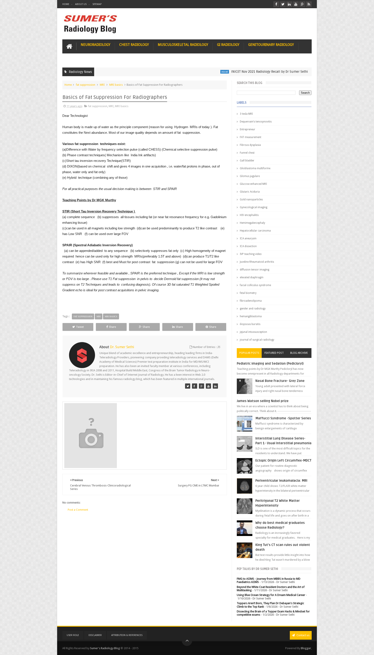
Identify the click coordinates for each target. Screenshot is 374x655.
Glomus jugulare (250, 176)
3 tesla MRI (246, 113)
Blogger (306, 648)
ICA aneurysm (248, 238)
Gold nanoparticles (251, 199)
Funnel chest (247, 152)
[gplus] (302, 4)
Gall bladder (247, 160)
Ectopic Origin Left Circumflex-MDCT (283, 460)
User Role (73, 635)
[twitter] (283, 4)
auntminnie (304, 71)
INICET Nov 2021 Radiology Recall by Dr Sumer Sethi (251, 72)
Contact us (303, 635)
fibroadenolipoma (251, 300)
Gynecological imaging (253, 207)
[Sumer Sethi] (187, 386)
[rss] (309, 4)
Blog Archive (299, 352)
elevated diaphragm (251, 277)
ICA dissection (248, 246)
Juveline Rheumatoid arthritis (257, 261)
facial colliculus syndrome (255, 285)
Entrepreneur (247, 129)
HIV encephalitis (249, 215)
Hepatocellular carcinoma (255, 230)
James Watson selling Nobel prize (263, 401)
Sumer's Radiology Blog (105, 648)
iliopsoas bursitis (250, 324)
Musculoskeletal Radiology (183, 45)
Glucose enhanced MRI (253, 183)
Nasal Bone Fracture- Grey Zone (280, 381)
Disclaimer (95, 635)
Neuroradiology (95, 45)
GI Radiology (228, 45)
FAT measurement (250, 137)
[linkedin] (289, 4)
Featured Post (274, 352)
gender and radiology (253, 308)
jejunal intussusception (253, 331)
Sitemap (97, 4)
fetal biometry (248, 293)
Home (65, 4)
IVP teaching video (251, 254)
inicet (206, 71)
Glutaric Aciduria (250, 191)
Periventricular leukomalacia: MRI (281, 481)
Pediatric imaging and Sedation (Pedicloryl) (270, 363)
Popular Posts (249, 352)
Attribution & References (126, 635)
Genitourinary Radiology (271, 45)
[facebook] (276, 4)
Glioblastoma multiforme (255, 168)
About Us (81, 4)
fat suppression (85, 84)
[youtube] (296, 4)
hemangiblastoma (251, 316)
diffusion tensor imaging (254, 269)
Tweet (80, 326)
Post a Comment (78, 509)
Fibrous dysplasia (250, 144)
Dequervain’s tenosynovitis (256, 121)
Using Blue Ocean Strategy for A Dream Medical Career (271, 595)
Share (112, 326)
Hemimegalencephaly (252, 222)
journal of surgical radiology (257, 339)
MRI (102, 84)
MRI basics (116, 84)
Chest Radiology (134, 45)
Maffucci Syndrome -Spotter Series (283, 418)
